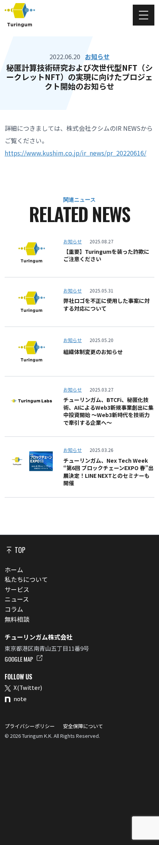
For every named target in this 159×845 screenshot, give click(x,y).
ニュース (17, 599)
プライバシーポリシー (30, 726)
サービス (17, 589)
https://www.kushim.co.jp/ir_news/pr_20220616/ (75, 152)
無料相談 (17, 619)
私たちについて (26, 579)
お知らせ (97, 56)
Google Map (19, 659)
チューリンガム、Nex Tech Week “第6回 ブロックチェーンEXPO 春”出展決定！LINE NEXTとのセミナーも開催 (108, 472)
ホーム (14, 569)
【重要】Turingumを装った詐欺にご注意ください (106, 255)
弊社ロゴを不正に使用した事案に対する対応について (106, 304)
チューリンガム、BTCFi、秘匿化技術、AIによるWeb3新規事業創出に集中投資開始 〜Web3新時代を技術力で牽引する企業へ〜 (108, 411)
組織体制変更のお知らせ (93, 352)
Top (19, 550)
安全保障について (82, 726)
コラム (14, 609)
